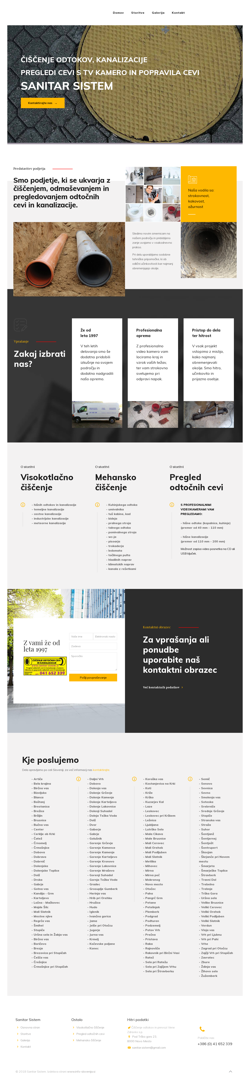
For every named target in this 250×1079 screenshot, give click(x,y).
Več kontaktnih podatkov (161, 687)
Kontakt (25, 1046)
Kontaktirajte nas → (42, 103)
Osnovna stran (30, 1027)
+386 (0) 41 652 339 (215, 1043)
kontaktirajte (101, 770)
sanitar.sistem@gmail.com (149, 1047)
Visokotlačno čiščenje (90, 1027)
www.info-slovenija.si (81, 1071)
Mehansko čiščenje (88, 1040)
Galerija (25, 1040)
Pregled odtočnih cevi (90, 1034)
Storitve (25, 1034)
